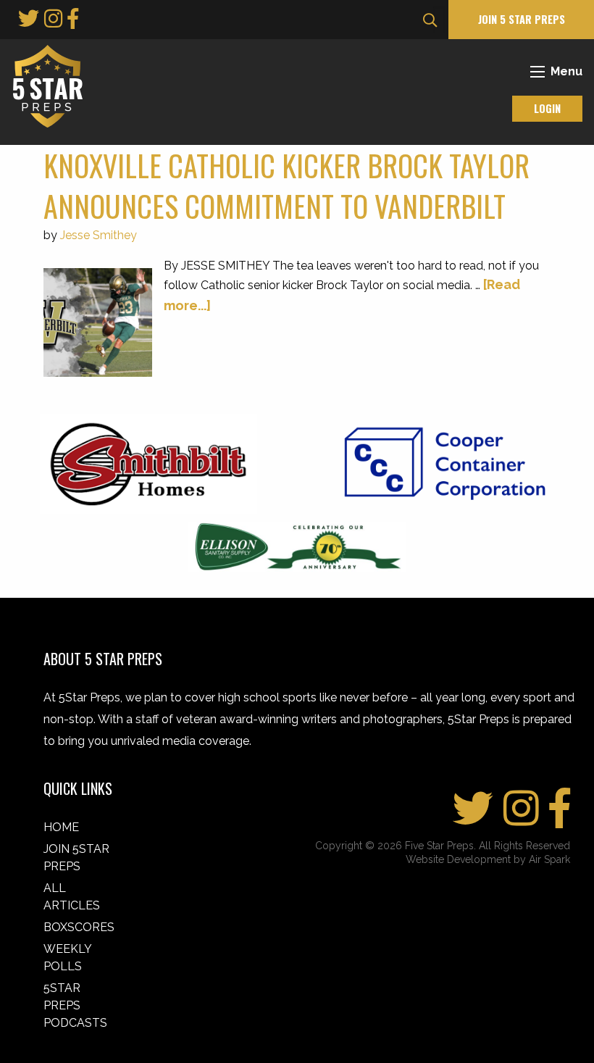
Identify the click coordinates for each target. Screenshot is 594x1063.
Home (61, 827)
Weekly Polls (67, 957)
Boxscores (78, 927)
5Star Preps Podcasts (75, 1005)
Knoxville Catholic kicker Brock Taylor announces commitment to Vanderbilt (286, 185)
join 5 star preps (521, 19)
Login (547, 108)
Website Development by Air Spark (488, 859)
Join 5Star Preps (76, 857)
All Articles (71, 896)
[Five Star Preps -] (44, 85)
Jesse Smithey (98, 235)
